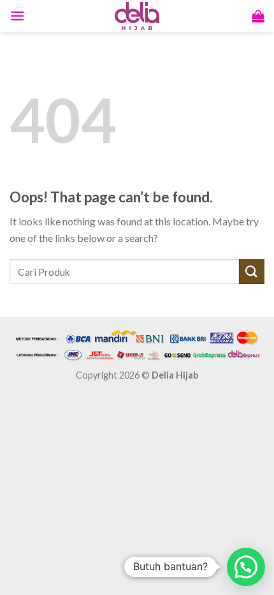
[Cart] (258, 16)
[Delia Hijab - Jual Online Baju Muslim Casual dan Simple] (137, 16)
